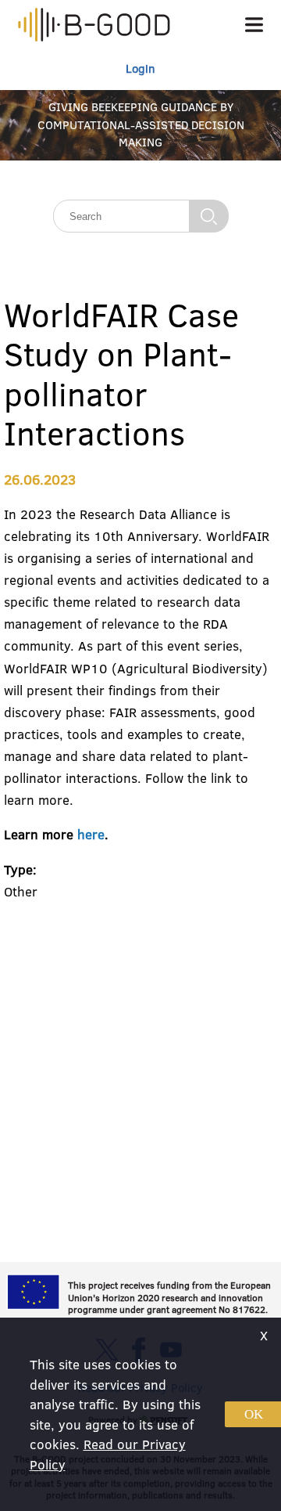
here (91, 834)
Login (140, 68)
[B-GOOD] (94, 27)
